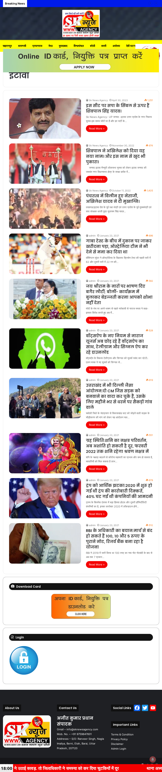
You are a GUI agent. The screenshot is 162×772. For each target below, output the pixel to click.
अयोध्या (116, 45)
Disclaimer (117, 743)
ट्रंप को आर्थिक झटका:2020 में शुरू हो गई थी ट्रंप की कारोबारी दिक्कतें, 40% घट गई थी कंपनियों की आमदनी (119, 491)
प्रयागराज (37, 45)
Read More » (97, 128)
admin (92, 235)
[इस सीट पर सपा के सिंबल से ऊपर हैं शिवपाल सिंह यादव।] (45, 118)
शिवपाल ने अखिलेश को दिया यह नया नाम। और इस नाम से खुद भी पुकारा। (115, 156)
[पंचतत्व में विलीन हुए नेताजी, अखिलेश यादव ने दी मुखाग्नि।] (45, 208)
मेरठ (51, 45)
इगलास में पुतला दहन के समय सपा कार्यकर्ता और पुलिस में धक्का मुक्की (61, 3)
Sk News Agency (98, 100)
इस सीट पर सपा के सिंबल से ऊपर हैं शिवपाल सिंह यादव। (117, 108)
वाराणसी (22, 45)
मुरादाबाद (63, 45)
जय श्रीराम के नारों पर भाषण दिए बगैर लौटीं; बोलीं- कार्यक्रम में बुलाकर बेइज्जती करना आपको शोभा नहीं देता (119, 294)
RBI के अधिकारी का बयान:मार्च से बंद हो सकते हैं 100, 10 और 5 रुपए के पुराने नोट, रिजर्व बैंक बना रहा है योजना (119, 539)
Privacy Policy (119, 739)
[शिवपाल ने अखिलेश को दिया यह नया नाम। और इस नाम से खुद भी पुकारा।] (45, 163)
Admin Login (118, 748)
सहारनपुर (7, 45)
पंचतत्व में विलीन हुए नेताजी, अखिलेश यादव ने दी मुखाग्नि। (112, 198)
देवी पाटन (130, 45)
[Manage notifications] (153, 759)
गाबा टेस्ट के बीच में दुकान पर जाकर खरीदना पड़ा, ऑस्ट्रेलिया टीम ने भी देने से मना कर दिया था (119, 246)
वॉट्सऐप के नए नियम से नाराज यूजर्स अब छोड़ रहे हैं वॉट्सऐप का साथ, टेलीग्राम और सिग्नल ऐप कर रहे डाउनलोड (117, 344)
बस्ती (103, 45)
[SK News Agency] (81, 23)
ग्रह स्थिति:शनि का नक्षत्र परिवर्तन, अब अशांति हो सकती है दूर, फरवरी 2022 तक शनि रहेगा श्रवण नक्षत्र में (117, 446)
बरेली (92, 45)
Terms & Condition (122, 734)
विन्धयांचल (79, 45)
